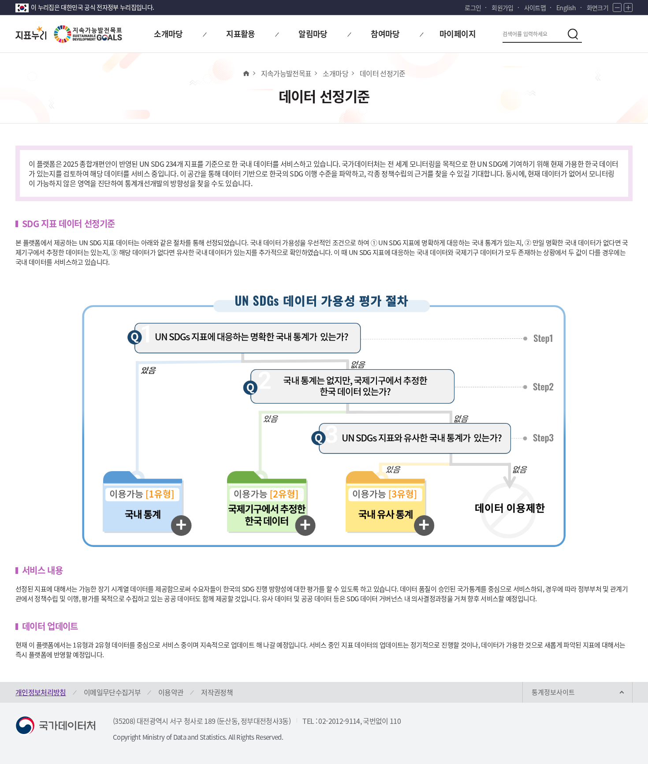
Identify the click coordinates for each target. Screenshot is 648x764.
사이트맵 (535, 7)
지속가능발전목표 (286, 73)
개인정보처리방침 (40, 692)
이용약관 (170, 692)
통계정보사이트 (553, 692)
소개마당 (335, 73)
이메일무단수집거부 (112, 692)
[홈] (245, 73)
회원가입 (502, 7)
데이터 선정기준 (383, 73)
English (566, 7)
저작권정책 (217, 692)
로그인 (473, 7)
